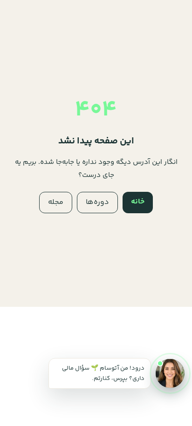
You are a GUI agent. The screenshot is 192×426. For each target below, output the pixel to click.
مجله (55, 202)
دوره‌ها (97, 202)
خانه (137, 202)
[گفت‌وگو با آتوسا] (170, 373)
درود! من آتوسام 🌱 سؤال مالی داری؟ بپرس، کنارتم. (103, 373)
